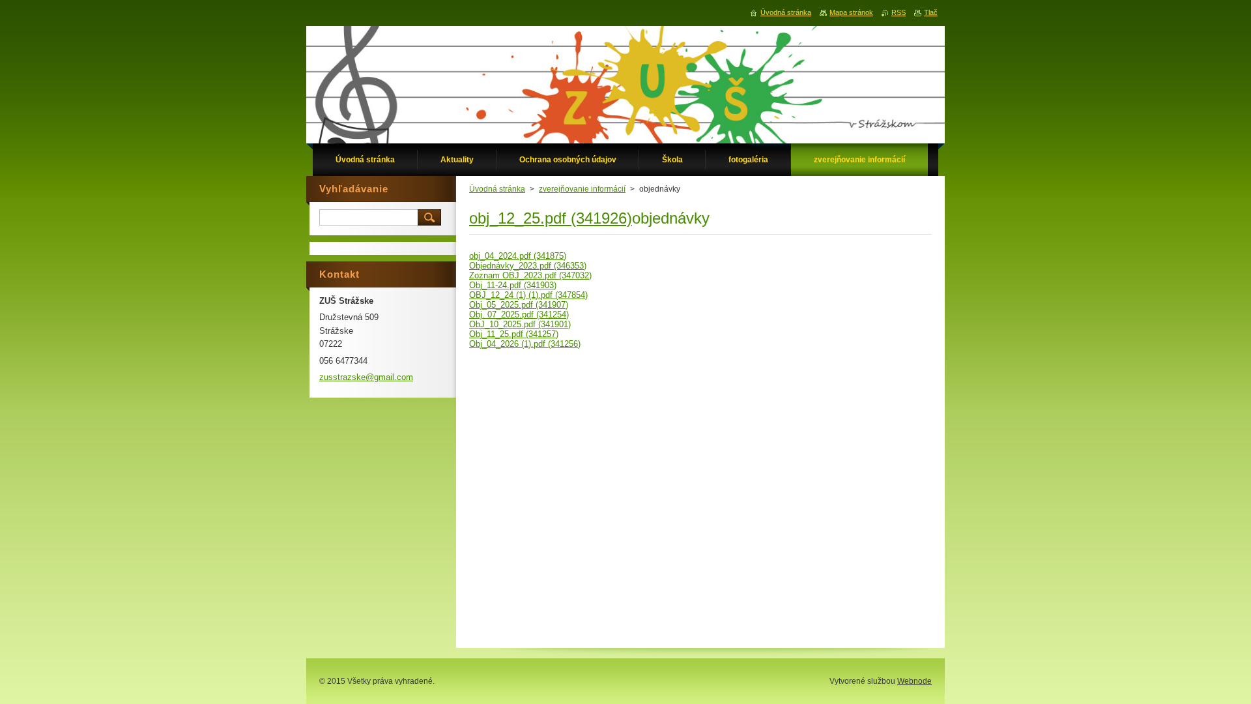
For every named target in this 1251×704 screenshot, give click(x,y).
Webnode (914, 681)
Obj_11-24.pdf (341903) (512, 285)
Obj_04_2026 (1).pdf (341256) (525, 344)
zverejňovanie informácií (582, 189)
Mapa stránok (851, 12)
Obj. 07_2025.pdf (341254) (519, 314)
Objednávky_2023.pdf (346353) (527, 266)
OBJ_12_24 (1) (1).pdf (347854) (528, 295)
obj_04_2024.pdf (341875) (517, 256)
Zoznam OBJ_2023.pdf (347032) (530, 275)
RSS (898, 12)
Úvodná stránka (497, 189)
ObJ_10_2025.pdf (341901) (520, 324)
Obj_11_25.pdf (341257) (513, 334)
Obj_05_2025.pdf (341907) (518, 305)
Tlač (931, 12)
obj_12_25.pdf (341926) (550, 218)
